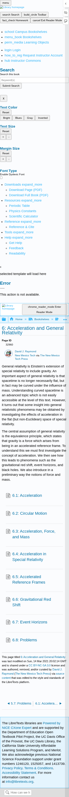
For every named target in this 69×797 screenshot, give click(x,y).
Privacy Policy (12, 768)
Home (19, 319)
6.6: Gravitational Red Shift (31, 602)
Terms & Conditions (38, 768)
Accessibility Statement (19, 773)
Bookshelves (42, 319)
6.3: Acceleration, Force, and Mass (33, 534)
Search (7, 793)
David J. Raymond (25, 351)
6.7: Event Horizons (29, 622)
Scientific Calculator (23, 216)
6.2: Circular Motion (29, 513)
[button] (16, 248)
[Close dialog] (2, 288)
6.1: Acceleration (27, 495)
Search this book (10, 74)
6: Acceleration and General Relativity (43, 657)
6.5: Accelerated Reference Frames (28, 579)
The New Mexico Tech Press (32, 673)
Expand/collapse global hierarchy (6, 319)
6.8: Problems (24, 640)
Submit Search (11, 85)
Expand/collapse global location (65, 318)
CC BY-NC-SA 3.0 (40, 665)
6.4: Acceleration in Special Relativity (29, 557)
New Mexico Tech (25, 355)
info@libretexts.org (19, 781)
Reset (5, 112)
